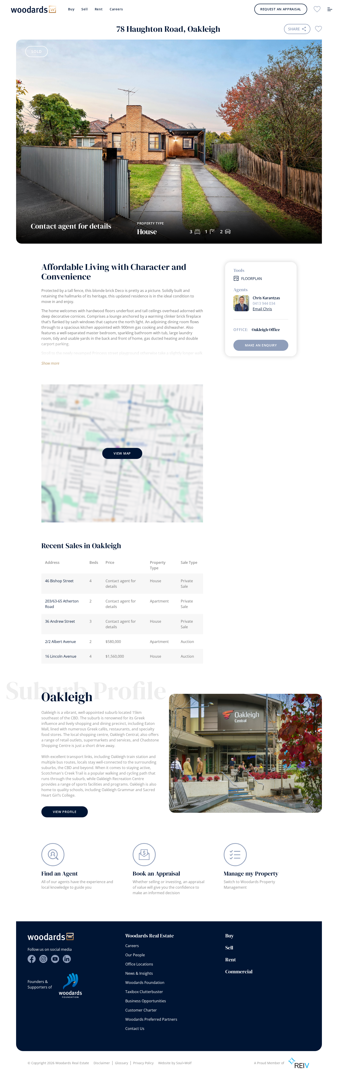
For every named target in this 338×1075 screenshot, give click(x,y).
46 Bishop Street (59, 580)
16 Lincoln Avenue (60, 656)
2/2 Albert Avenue (60, 641)
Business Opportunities (145, 1000)
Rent (99, 9)
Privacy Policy (143, 1063)
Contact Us (134, 1028)
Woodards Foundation (144, 982)
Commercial (238, 971)
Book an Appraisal (156, 873)
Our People (135, 954)
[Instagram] (43, 959)
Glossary (121, 1063)
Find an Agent (59, 873)
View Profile (64, 812)
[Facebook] (32, 959)
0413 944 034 (264, 303)
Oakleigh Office (266, 329)
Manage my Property (251, 873)
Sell (84, 9)
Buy (71, 9)
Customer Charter (141, 1010)
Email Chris (262, 308)
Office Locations (139, 964)
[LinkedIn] (67, 959)
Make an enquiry (261, 345)
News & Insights (139, 973)
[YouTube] (55, 959)
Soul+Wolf (184, 1063)
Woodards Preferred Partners (151, 1019)
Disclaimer (102, 1063)
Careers (116, 9)
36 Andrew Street (60, 621)
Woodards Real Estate (149, 935)
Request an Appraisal (280, 9)
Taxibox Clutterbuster (144, 991)
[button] (302, 192)
